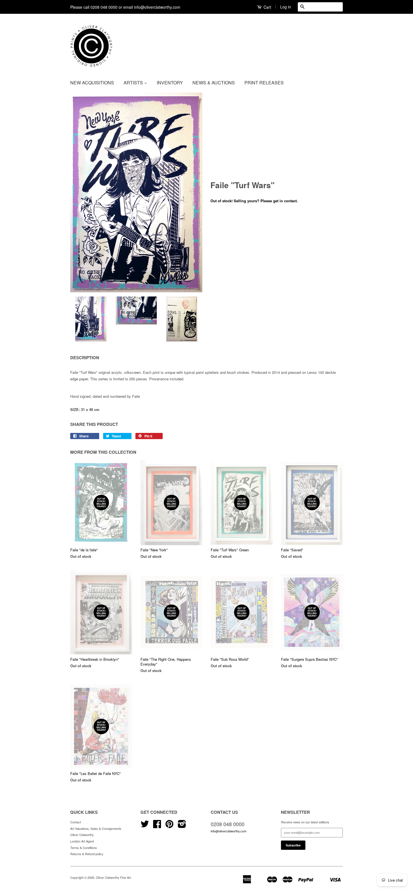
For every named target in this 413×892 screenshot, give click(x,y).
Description (84, 358)
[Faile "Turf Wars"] (136, 192)
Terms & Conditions (83, 847)
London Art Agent (82, 841)
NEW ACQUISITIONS (92, 82)
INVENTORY (170, 82)
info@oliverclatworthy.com (228, 831)
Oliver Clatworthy (82, 834)
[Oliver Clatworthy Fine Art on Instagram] (182, 826)
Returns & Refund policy (86, 853)
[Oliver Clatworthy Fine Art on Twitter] (144, 826)
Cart (266, 7)
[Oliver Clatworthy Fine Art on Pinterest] (169, 826)
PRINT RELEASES (264, 82)
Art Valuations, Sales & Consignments (95, 828)
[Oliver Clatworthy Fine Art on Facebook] (157, 826)
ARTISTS (134, 82)
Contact (75, 822)
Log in (285, 7)
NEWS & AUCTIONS (213, 82)
